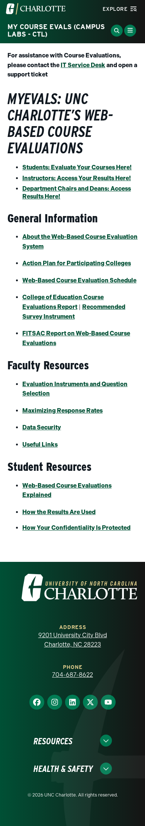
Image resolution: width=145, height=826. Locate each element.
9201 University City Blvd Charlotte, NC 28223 (72, 640)
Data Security (41, 427)
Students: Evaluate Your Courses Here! (77, 167)
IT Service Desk (83, 65)
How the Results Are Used (59, 512)
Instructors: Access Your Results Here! (76, 178)
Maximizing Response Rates (62, 410)
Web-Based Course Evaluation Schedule (79, 280)
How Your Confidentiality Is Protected (76, 527)
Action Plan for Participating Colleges (76, 263)
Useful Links (40, 444)
